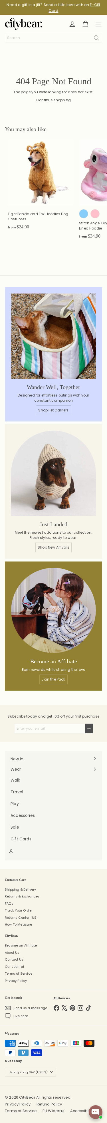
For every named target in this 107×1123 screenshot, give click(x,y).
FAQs (9, 903)
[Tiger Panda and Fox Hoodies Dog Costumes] (40, 186)
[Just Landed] (53, 473)
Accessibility (82, 1111)
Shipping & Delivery (20, 889)
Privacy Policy (16, 980)
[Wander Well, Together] (53, 336)
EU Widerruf (53, 1111)
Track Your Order (19, 910)
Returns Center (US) (21, 917)
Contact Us (14, 959)
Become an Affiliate (21, 945)
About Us (12, 952)
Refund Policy (49, 1104)
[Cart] (85, 24)
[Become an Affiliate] (53, 610)
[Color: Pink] (95, 213)
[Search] (96, 38)
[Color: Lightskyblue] (83, 213)
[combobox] (53, 38)
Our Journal (14, 966)
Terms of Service (18, 973)
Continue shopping (53, 100)
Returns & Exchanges (22, 896)
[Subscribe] (89, 728)
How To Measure (18, 924)
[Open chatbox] (95, 1112)
